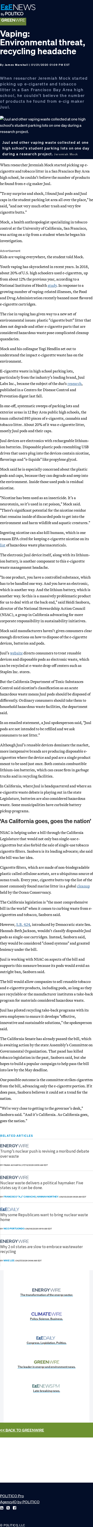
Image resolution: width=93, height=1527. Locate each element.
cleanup (83, 886)
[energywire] (15, 1146)
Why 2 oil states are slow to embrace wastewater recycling (41, 1249)
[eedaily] (11, 1209)
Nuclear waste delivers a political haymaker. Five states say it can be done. (41, 1185)
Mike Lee (9, 1260)
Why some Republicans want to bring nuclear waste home (44, 1217)
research (74, 383)
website (16, 653)
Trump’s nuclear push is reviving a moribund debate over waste (44, 1154)
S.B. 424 (23, 924)
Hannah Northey (47, 1196)
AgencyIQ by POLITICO (20, 1501)
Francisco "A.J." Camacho (20, 1196)
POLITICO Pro (12, 1495)
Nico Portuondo (14, 1228)
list (2, 545)
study (52, 285)
